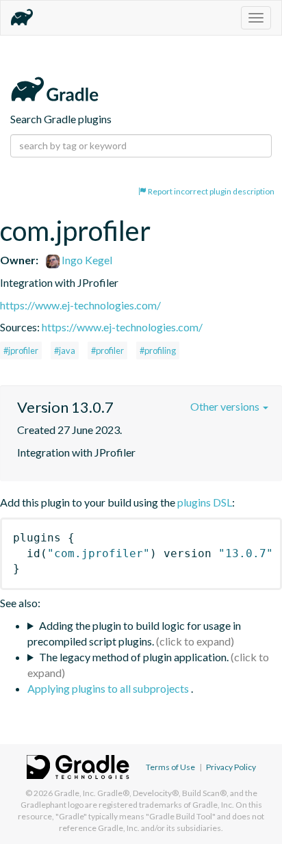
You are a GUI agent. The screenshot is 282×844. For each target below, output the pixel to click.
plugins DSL (204, 502)
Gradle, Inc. (75, 793)
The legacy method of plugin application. (134, 656)
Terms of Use (170, 767)
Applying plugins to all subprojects (109, 688)
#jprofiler (20, 350)
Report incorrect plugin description (210, 191)
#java (64, 350)
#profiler (107, 350)
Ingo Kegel (86, 259)
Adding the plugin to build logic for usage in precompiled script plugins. (134, 633)
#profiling (158, 350)
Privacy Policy (231, 767)
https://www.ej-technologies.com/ (80, 304)
